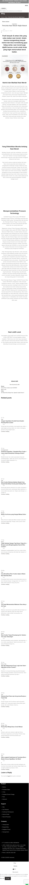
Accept (7, 878)
